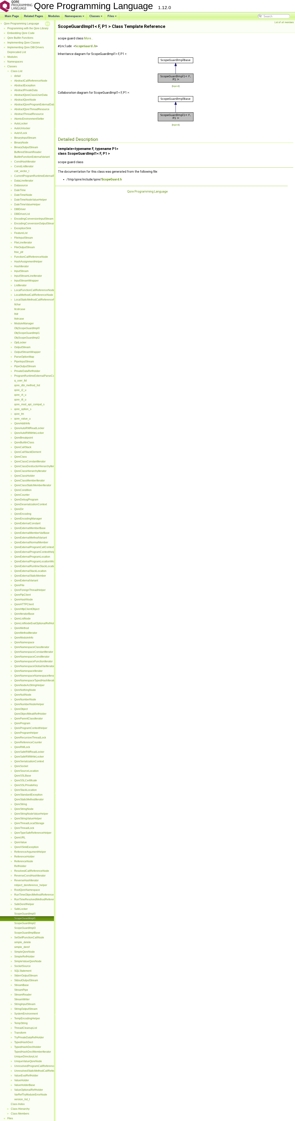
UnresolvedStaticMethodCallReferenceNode (40, 1070)
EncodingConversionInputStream (33, 218)
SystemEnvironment (26, 1013)
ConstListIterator (23, 166)
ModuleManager (24, 323)
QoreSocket (21, 766)
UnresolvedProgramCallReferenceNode (38, 1066)
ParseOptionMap (24, 356)
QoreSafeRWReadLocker (29, 751)
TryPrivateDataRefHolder (29, 1037)
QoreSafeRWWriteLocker (29, 756)
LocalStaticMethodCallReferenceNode (37, 299)
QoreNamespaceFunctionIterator (33, 661)
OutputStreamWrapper (27, 352)
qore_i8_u (20, 399)
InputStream (21, 271)
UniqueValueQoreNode (28, 1061)
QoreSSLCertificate (25, 780)
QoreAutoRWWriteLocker (29, 432)
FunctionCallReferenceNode (31, 256)
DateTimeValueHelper (27, 204)
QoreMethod (21, 628)
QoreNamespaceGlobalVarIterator (34, 666)
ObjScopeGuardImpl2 (27, 337)
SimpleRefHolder (24, 956)
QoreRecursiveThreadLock (30, 737)
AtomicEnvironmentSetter (29, 118)
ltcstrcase (19, 309)
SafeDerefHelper (24, 904)
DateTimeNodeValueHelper (30, 199)
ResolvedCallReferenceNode (31, 870)
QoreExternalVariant (26, 580)
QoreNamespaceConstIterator (31, 656)
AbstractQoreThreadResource (31, 109)
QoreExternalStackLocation (30, 571)
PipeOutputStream (25, 366)
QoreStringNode (23, 809)
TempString (21, 1023)
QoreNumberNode (25, 699)
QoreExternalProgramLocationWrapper (37, 561)
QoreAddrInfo (22, 423)
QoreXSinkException (26, 847)
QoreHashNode (23, 599)
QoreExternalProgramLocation (32, 556)
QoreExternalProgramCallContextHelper (38, 547)
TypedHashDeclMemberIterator (32, 1051)
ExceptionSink (22, 228)
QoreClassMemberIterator (29, 480)
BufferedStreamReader (27, 152)
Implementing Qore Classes (23, 42)
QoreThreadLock (24, 828)
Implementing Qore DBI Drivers (25, 47)
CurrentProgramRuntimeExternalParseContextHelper (45, 175)
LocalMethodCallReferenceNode (33, 294)
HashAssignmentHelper (28, 261)
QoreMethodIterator (25, 632)
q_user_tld (20, 380)
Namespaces (73, 16)
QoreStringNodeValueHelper (31, 813)
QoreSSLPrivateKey (26, 785)
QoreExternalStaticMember (30, 575)
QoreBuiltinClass (24, 442)
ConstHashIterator (25, 161)
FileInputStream (23, 237)
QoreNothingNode (25, 690)
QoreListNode (22, 618)
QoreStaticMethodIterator (29, 799)
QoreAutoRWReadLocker (29, 428)
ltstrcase (19, 318)
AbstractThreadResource (29, 114)
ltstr (16, 313)
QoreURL (19, 837)
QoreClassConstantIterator (30, 461)
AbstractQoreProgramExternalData (34, 104)
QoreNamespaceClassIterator (31, 647)
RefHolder (20, 866)
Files (111, 16)
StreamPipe (21, 989)
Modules (54, 16)
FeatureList (20, 233)
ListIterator (20, 285)
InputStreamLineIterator (28, 275)
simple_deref (22, 947)
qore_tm (19, 413)
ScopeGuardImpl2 (25, 923)
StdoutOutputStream (26, 980)
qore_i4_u (20, 394)
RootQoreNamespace (27, 889)
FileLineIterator (23, 242)
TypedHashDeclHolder (27, 1047)
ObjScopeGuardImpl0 (27, 328)
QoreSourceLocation (26, 770)
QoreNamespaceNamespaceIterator (35, 675)
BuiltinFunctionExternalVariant (32, 156)
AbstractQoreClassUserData (31, 94)
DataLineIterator (23, 180)
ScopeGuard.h (85, 46)
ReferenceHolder (24, 856)
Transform (20, 1032)
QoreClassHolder (24, 475)
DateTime (20, 190)
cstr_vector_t (21, 171)
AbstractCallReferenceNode (30, 80)
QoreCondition (23, 490)
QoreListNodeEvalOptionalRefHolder (36, 623)
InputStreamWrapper (26, 280)
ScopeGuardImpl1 (25, 918)
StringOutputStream (25, 1008)
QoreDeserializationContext (30, 504)
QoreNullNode (22, 694)
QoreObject (21, 709)
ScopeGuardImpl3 (25, 928)
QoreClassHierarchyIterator (30, 471)
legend (176, 86)
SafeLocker (21, 908)
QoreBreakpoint (23, 437)
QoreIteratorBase (24, 613)
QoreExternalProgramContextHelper (35, 551)
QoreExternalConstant (27, 523)
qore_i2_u (20, 390)
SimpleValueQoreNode (27, 961)
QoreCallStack (22, 447)
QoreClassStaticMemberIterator (32, 485)
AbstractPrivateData (26, 90)
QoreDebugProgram (26, 499)
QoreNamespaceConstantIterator (33, 651)
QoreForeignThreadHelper (30, 590)
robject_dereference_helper (30, 885)
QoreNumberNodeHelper (29, 704)
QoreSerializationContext (29, 761)
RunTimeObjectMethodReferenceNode (37, 894)
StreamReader (23, 994)
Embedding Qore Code (21, 33)
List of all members (284, 22)
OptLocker (20, 342)
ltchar (17, 304)
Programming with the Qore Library (27, 28)
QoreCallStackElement (27, 452)
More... (88, 38)
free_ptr (18, 252)
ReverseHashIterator (26, 880)
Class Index (18, 1104)
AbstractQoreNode (25, 99)
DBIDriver (20, 209)
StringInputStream (24, 1004)
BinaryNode (21, 142)
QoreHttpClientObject (26, 609)
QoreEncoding (22, 513)
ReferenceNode (23, 861)
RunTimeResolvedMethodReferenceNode (39, 899)
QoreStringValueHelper (28, 818)
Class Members (20, 1113)
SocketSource (22, 966)
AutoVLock (20, 133)
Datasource (21, 185)
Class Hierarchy (20, 1108)
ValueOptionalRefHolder (28, 1089)
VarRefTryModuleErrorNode (30, 1094)
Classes (94, 16)
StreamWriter (22, 999)
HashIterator (21, 266)
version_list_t (22, 1099)
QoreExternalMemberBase (30, 528)
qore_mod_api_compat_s (29, 404)
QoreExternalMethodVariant (30, 537)
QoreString (20, 804)
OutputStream (22, 347)
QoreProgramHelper (26, 732)
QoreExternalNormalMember (31, 542)
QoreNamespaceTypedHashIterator (35, 680)
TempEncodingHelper (27, 1018)
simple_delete (22, 942)
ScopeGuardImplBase (27, 932)
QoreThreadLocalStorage (29, 823)
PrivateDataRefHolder (27, 371)
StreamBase (21, 985)
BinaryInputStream (25, 137)
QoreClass (20, 456)
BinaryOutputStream (26, 147)
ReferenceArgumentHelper (30, 851)
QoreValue (20, 842)
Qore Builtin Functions (20, 37)
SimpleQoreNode (24, 951)
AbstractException (24, 85)
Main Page (12, 16)
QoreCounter (22, 494)
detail (17, 75)
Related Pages (33, 16)
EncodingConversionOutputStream (34, 223)
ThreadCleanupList (25, 1027)
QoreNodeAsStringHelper (29, 685)
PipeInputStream (24, 361)
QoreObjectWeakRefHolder (30, 713)
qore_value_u (22, 418)
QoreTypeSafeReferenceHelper (32, 832)
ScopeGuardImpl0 (25, 913)
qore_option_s (22, 409)
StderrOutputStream (26, 975)
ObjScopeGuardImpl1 (27, 333)
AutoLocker (21, 123)
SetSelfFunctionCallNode (29, 937)
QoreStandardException (28, 794)
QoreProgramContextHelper (30, 728)
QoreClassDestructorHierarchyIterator (36, 466)
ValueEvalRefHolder (26, 1075)
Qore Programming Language (21, 23)
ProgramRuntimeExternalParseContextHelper (41, 375)
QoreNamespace (24, 642)
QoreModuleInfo (23, 637)
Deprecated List (16, 52)
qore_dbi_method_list (27, 385)
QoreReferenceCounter (28, 742)
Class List (16, 71)
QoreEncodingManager (28, 518)
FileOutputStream (24, 247)
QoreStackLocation (25, 789)
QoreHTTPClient (24, 604)
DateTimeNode (23, 194)
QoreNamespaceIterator (28, 670)
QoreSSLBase (22, 775)
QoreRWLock (22, 747)
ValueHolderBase (24, 1085)
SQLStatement (22, 970)
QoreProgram (22, 723)
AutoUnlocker (22, 128)
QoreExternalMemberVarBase (31, 532)
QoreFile (19, 585)
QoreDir (19, 509)
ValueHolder (21, 1080)
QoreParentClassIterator (28, 718)
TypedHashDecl (23, 1042)
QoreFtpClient (22, 594)
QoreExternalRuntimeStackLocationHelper (39, 566)
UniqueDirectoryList (26, 1056)
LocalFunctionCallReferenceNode (34, 290)
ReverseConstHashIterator (30, 875)
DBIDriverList (22, 214)
